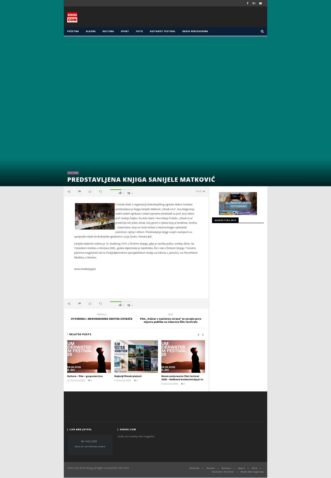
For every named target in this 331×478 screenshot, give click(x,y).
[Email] (260, 3)
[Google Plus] (254, 3)
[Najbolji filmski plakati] (136, 356)
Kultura (108, 31)
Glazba (91, 31)
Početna (73, 31)
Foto (139, 31)
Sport (125, 31)
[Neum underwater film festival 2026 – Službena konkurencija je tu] (183, 356)
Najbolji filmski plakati (128, 376)
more (199, 191)
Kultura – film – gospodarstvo (85, 376)
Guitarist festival (162, 31)
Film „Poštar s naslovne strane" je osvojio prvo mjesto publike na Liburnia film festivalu (170, 318)
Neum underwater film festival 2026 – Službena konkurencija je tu (182, 378)
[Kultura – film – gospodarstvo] (89, 356)
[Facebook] (247, 3)
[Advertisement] (199, 17)
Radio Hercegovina (195, 31)
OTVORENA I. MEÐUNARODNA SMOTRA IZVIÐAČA (101, 317)
